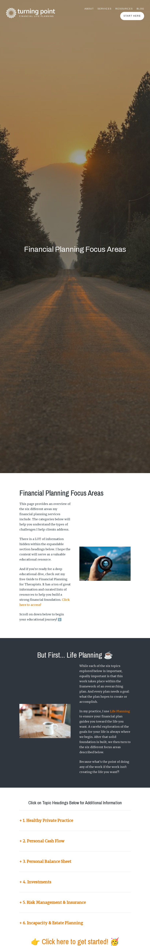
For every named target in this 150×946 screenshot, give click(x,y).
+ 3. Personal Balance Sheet (45, 861)
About (89, 8)
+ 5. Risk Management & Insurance (52, 902)
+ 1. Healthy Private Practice (46, 820)
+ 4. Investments (35, 882)
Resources (124, 8)
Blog (140, 8)
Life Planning (120, 711)
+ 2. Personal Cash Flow (41, 841)
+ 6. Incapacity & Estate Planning (51, 923)
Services (105, 8)
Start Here (132, 16)
